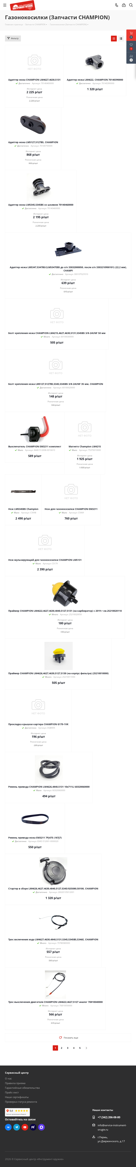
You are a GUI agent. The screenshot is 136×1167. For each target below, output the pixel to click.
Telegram (16, 1127)
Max (41, 1127)
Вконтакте (8, 1127)
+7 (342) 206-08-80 (109, 1117)
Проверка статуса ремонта (21, 1101)
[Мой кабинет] (124, 5)
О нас (8, 1078)
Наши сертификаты (17, 1097)
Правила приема (15, 1083)
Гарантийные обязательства (22, 1087)
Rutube (33, 1127)
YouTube (25, 1127)
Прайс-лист (12, 1092)
